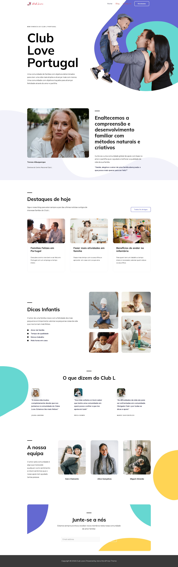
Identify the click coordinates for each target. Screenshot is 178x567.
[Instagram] (74, 484)
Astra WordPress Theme (107, 561)
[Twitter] (70, 484)
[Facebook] (66, 484)
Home (109, 4)
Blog (117, 4)
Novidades (142, 4)
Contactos (127, 4)
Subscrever (108, 539)
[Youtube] (77, 484)
